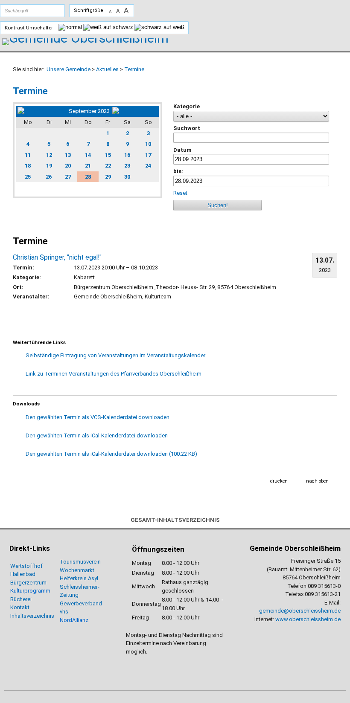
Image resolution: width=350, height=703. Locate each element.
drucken (279, 481)
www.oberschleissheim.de (308, 619)
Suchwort (186, 128)
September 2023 (89, 111)
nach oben (317, 481)
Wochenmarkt (77, 570)
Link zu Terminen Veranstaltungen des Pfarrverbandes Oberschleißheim (113, 373)
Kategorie (186, 106)
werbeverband (84, 603)
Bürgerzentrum (28, 582)
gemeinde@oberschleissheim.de (300, 611)
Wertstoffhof (26, 566)
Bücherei (21, 599)
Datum (182, 150)
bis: (178, 171)
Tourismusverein (80, 561)
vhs (64, 611)
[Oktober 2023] (135, 111)
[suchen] (50, 11)
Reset (181, 193)
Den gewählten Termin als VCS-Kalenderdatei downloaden (97, 417)
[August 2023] (42, 111)
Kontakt (19, 607)
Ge (63, 603)
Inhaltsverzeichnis (32, 616)
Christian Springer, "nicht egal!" (57, 257)
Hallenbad (22, 574)
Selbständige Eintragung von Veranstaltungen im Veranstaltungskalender (115, 355)
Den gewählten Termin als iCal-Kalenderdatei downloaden (97, 435)
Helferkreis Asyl (79, 578)
